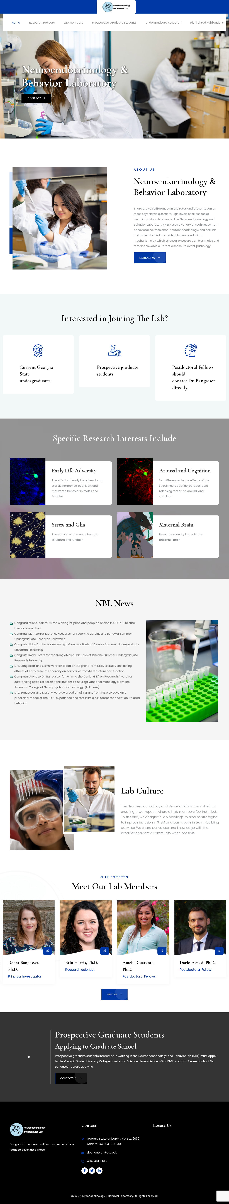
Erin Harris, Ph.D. (81, 962)
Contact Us (36, 98)
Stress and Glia (68, 524)
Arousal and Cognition (185, 470)
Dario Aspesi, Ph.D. (197, 962)
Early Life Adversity (74, 470)
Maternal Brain (176, 524)
